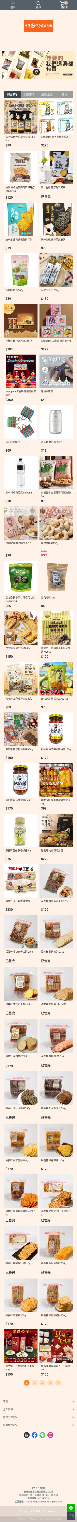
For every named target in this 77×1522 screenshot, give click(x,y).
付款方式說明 (10, 1417)
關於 (5, 1401)
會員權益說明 (10, 1425)
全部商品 (8, 1409)
